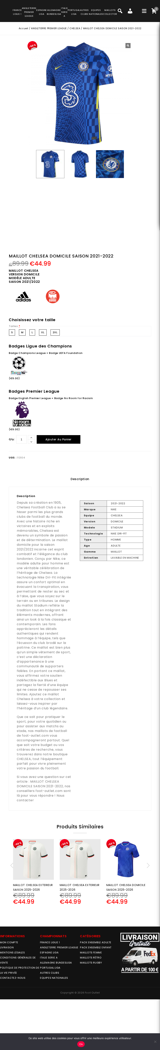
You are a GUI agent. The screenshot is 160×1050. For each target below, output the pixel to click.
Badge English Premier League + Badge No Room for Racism (51, 398)
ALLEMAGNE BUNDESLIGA (56, 962)
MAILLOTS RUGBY (91, 962)
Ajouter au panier (58, 439)
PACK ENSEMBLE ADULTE (95, 942)
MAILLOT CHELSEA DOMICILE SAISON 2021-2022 (40, 783)
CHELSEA (74, 28)
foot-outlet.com (35, 735)
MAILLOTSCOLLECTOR (110, 12)
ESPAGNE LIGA (49, 952)
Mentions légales (12, 952)
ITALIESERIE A (64, 12)
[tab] (80, 479)
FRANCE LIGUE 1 (50, 942)
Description (80, 479)
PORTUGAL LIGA (50, 968)
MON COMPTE (9, 942)
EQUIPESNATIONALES (96, 12)
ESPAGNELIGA (41, 12)
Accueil (23, 28)
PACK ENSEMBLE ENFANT (96, 947)
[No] (155, 1042)
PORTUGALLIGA (74, 12)
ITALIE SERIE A (49, 957)
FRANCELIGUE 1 (17, 12)
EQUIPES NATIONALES (54, 978)
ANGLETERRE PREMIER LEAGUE (29, 12)
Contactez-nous (12, 978)
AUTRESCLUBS (84, 12)
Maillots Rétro (90, 957)
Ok (81, 1044)
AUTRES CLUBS (49, 973)
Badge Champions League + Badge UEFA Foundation (46, 353)
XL (42, 332)
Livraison (7, 947)
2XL (55, 332)
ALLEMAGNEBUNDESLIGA (54, 12)
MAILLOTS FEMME (91, 952)
